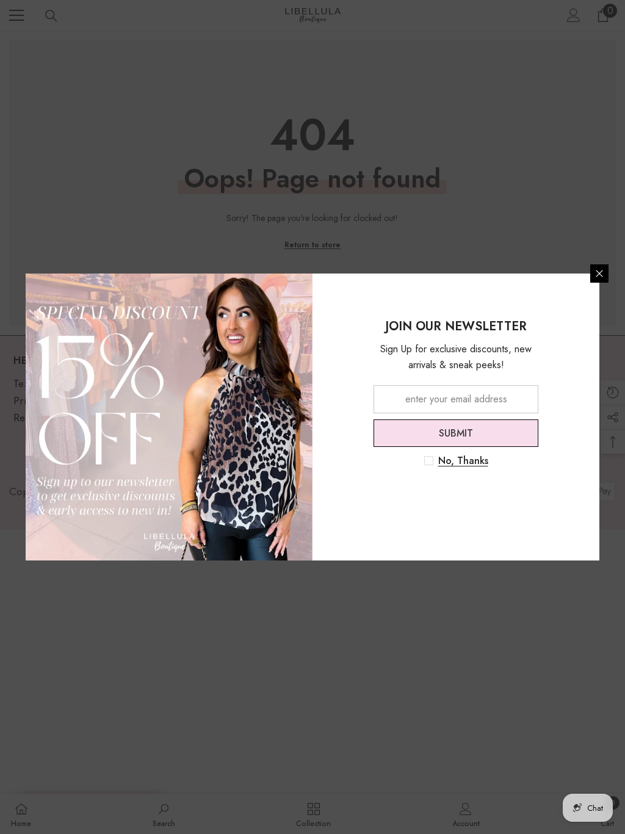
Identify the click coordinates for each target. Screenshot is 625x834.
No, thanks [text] (463, 461)
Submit (456, 433)
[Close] (599, 273)
